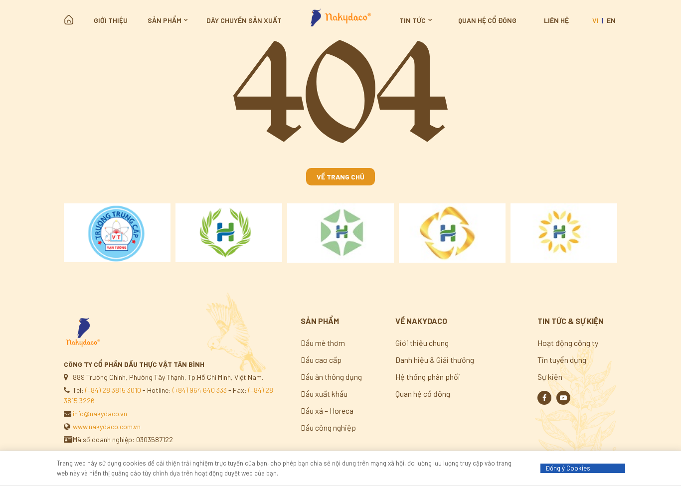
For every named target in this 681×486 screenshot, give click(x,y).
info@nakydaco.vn (100, 413)
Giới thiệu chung (422, 342)
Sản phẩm (164, 20)
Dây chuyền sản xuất (244, 20)
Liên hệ (556, 20)
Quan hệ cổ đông (487, 20)
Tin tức (412, 20)
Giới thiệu (111, 20)
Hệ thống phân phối (427, 376)
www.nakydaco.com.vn (107, 426)
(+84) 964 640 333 (199, 390)
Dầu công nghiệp (328, 427)
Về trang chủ (340, 176)
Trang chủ (69, 20)
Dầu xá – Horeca (327, 410)
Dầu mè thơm (323, 342)
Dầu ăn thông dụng (331, 376)
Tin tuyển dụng (561, 359)
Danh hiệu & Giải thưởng (434, 359)
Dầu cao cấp (321, 359)
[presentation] (52, 233)
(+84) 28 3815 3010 (113, 390)
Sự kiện (549, 376)
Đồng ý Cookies (567, 468)
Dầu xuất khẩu (324, 393)
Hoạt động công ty (567, 342)
